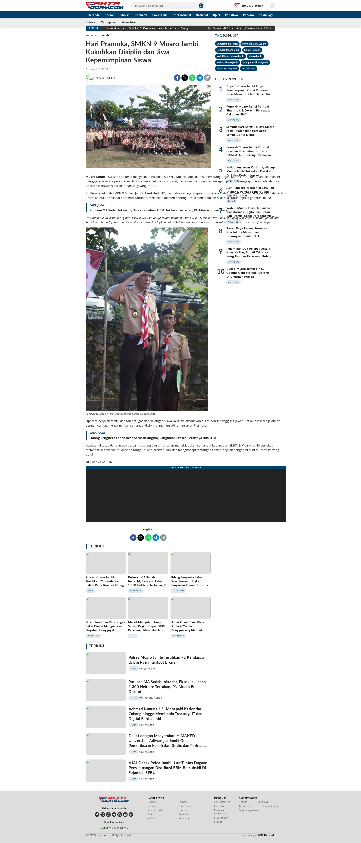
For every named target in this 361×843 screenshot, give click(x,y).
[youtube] (125, 814)
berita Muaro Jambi (227, 68)
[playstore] (121, 827)
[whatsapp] (108, 814)
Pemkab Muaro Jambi (228, 50)
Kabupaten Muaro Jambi (255, 62)
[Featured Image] (148, 166)
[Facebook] (177, 77)
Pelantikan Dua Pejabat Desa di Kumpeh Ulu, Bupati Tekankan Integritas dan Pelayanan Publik (248, 252)
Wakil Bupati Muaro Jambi (230, 56)
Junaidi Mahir (249, 68)
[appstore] (106, 827)
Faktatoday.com (102, 835)
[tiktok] (131, 814)
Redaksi (110, 77)
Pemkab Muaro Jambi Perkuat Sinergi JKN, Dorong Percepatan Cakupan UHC (249, 110)
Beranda (91, 35)
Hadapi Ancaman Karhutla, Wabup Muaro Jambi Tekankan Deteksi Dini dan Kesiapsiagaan (250, 171)
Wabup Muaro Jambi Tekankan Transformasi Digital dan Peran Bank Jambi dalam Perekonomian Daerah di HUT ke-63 (249, 214)
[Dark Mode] (272, 5)
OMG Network (266, 835)
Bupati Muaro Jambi (227, 43)
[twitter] (102, 814)
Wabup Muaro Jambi (227, 62)
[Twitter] (184, 77)
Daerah (104, 35)
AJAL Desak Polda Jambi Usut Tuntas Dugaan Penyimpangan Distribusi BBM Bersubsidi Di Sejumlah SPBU (168, 768)
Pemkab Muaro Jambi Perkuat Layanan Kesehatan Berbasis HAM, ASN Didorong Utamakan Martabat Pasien (248, 153)
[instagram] (119, 814)
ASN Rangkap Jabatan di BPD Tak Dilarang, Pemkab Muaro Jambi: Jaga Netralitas (250, 191)
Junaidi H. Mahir (252, 50)
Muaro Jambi (255, 56)
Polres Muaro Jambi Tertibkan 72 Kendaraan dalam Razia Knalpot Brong (105, 581)
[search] (201, 5)
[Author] (90, 78)
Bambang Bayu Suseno (254, 43)
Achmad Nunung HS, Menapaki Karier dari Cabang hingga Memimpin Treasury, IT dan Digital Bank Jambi (165, 714)
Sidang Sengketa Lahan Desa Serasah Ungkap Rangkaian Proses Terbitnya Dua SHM (152, 438)
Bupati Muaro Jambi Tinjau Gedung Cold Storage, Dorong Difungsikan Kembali (247, 272)
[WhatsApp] (192, 77)
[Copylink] (207, 77)
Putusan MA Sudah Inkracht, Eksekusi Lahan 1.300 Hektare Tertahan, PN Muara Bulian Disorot (160, 210)
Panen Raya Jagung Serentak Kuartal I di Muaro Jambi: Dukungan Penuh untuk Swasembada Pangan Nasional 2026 (247, 236)
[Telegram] (199, 77)
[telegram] (114, 814)
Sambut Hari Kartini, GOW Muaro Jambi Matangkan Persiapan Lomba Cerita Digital (250, 130)
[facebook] (97, 814)
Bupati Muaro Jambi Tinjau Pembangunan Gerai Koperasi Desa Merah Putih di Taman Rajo (249, 90)
